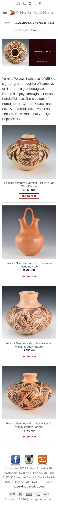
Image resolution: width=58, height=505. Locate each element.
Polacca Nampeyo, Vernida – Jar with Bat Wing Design (29, 184)
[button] (35, 3)
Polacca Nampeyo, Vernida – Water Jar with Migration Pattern (29, 345)
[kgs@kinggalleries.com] (19, 3)
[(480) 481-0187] (24, 3)
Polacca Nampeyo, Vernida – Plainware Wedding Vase (29, 264)
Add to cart (29, 196)
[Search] (30, 3)
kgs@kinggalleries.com (29, 486)
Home (7, 22)
